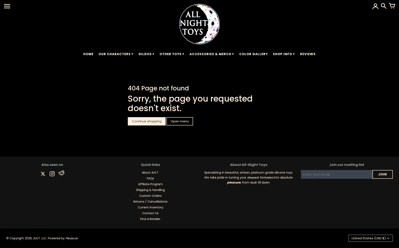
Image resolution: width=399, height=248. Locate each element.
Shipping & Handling (150, 190)
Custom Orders (150, 196)
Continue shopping (146, 121)
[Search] (384, 6)
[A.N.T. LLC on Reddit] (61, 174)
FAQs (150, 178)
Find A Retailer (150, 219)
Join (382, 174)
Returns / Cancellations (150, 201)
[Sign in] (375, 6)
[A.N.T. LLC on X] (43, 174)
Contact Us (150, 213)
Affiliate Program (150, 184)
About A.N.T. (150, 172)
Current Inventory (150, 207)
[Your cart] (392, 6)
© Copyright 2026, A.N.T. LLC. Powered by (42, 238)
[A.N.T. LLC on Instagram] (52, 174)
